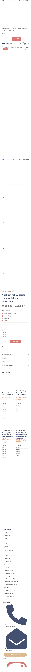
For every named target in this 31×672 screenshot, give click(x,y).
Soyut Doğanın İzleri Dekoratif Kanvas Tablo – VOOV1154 (8, 434)
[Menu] (28, 43)
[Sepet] (24, 43)
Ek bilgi (4, 361)
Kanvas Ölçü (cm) (8, 324)
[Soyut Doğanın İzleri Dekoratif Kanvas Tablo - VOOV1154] (8, 424)
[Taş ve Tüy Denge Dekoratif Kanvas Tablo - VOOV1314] (22, 382)
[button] (15, 655)
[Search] (18, 43)
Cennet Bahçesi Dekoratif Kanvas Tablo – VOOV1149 (21, 434)
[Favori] (20, 43)
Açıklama (4, 358)
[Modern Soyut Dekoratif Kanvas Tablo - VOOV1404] (8, 382)
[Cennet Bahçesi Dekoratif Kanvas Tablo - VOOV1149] (22, 424)
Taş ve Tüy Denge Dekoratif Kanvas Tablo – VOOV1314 (21, 393)
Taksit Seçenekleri (7, 354)
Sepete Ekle (16, 38)
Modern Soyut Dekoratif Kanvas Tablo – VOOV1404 (7, 393)
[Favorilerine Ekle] (2, 346)
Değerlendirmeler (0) (7, 365)
